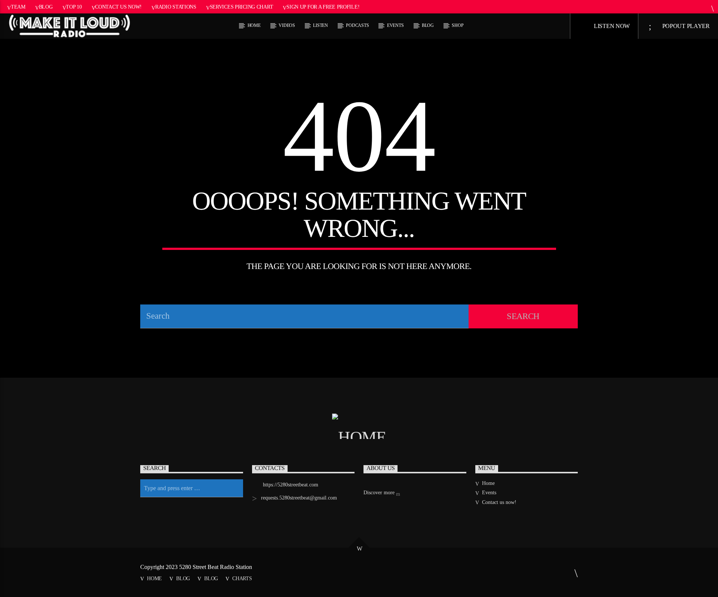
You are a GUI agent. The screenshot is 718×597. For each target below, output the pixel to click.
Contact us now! (118, 7)
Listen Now (610, 26)
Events (395, 25)
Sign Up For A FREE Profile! (322, 7)
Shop (457, 25)
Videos (287, 25)
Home (254, 25)
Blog (46, 7)
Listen (320, 25)
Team (18, 7)
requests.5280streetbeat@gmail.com (299, 498)
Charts (242, 578)
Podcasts (357, 25)
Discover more (379, 492)
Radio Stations (175, 7)
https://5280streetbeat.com (290, 485)
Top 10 (74, 7)
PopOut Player (685, 26)
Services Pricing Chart (241, 7)
